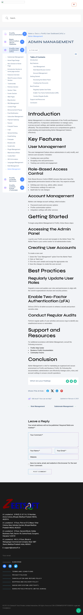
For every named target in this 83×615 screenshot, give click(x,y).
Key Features (34, 63)
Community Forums (37, 353)
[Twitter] (16, 566)
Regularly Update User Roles (42, 90)
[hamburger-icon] (74, 4)
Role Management (38, 406)
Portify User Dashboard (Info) (52, 33)
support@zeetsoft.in (12, 547)
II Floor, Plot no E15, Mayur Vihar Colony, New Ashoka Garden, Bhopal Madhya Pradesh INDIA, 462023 (20, 525)
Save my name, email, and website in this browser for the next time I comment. (53, 464)
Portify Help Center (37, 348)
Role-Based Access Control (41, 70)
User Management (39, 67)
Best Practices (34, 86)
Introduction (34, 60)
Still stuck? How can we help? (42, 399)
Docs (37, 33)
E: (3, 547)
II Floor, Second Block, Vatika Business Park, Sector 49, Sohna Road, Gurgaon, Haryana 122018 (21, 533)
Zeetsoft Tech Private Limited (20, 605)
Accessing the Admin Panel (42, 80)
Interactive (34, 605)
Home (30, 33)
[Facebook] (4, 566)
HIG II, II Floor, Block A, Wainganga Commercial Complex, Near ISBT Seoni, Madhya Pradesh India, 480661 (19, 542)
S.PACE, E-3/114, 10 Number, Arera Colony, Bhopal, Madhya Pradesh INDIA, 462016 (20, 517)
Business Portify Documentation (41, 350)
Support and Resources (37, 99)
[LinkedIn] (10, 566)
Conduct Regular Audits (40, 96)
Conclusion (33, 103)
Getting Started (35, 76)
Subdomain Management (63, 406)
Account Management (40, 73)
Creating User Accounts (40, 83)
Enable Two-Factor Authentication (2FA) (46, 93)
